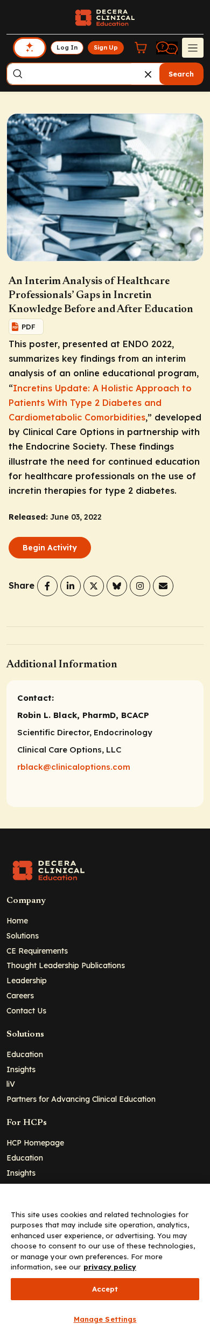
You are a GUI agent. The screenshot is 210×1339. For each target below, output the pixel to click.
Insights (21, 1069)
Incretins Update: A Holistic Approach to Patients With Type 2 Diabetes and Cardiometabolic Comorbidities (100, 403)
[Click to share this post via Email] (163, 586)
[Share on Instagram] (140, 586)
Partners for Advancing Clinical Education (81, 1098)
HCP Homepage (35, 1142)
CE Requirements (37, 950)
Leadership (26, 980)
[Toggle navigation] (193, 47)
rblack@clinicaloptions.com (73, 767)
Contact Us (26, 1010)
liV (10, 1083)
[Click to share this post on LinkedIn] (70, 586)
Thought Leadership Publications (65, 965)
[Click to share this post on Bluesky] (117, 586)
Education (24, 1054)
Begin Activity (50, 548)
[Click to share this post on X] (93, 586)
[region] (105, 1261)
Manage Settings (105, 1319)
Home (17, 920)
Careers (20, 995)
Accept (105, 1289)
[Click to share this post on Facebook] (47, 586)
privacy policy (109, 1266)
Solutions (22, 935)
